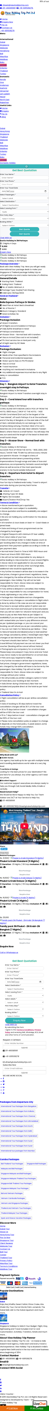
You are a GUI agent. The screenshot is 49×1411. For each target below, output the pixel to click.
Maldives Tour (6, 1269)
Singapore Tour (7, 1240)
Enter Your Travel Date (9, 188)
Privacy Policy (6, 1260)
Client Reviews (6, 1243)
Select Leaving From (8, 208)
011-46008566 (8, 8)
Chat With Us (6, 237)
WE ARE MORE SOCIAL (12, 1075)
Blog (3, 117)
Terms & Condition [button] (9, 502)
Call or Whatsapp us (9, 952)
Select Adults (11, 999)
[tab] (24, 263)
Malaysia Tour (6, 1246)
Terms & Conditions (25, 1030)
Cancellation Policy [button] (9, 695)
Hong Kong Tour (7, 1234)
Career (3, 1254)
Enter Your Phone (7, 181)
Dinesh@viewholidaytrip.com (15, 5)
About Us (4, 1231)
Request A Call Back (12, 1040)
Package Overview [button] (9, 263)
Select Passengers (8, 195)
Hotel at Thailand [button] (8, 295)
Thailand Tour (6, 1257)
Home (5, 19)
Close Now (4, 853)
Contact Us (7, 27)
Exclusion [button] (4, 346)
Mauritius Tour (6, 1263)
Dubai (2, 1301)
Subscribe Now (9, 1065)
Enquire (5, 111)
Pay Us (4, 25)
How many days (7, 215)
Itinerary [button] (4, 381)
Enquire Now (7, 22)
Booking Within (6, 222)
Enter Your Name (7, 174)
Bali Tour (4, 1252)
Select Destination (8, 201)
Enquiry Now (5, 252)
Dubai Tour (5, 1229)
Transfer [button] (4, 488)
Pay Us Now (5, 1237)
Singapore (4, 1323)
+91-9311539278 (26, 8)
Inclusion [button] (4, 317)
